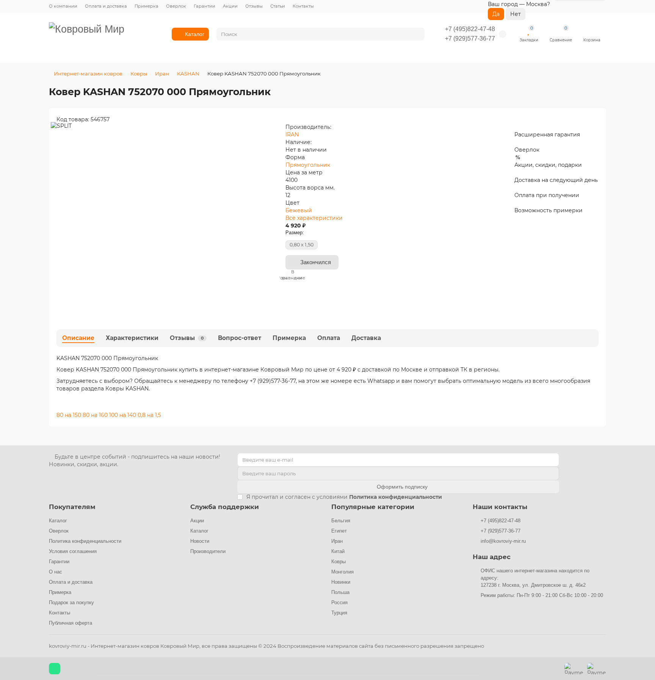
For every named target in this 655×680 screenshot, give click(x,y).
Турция (339, 613)
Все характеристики (314, 218)
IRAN (292, 134)
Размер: (294, 232)
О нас (55, 572)
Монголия (342, 572)
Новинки (340, 582)
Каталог (194, 34)
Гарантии (204, 6)
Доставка (366, 338)
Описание (78, 338)
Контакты (303, 6)
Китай (338, 551)
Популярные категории (372, 507)
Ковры (138, 74)
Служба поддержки (224, 507)
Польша (340, 592)
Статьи (277, 6)
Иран (162, 74)
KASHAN (188, 74)
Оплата (328, 338)
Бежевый (298, 210)
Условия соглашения (73, 551)
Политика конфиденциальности (85, 541)
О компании (63, 6)
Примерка (146, 6)
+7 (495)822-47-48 (470, 29)
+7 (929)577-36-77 (470, 38)
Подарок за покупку (71, 602)
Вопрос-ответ (239, 338)
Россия (339, 602)
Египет (339, 531)
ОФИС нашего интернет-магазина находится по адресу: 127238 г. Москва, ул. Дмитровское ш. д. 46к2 (535, 578)
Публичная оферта (70, 623)
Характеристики (132, 338)
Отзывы (254, 6)
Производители (208, 551)
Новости (199, 541)
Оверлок (176, 6)
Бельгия (340, 520)
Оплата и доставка (106, 6)
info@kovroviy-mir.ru (503, 541)
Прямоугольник (307, 164)
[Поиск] (416, 34)
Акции (230, 6)
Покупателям (72, 507)
